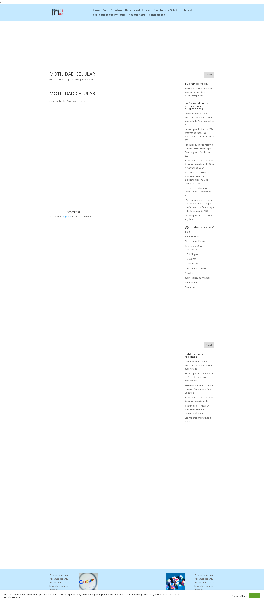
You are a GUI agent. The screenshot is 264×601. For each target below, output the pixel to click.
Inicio (96, 10)
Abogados (192, 249)
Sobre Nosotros (112, 10)
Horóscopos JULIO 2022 (197, 215)
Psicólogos (192, 254)
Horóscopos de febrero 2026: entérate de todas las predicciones (199, 133)
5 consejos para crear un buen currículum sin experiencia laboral (197, 176)
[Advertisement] (132, 41)
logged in (67, 216)
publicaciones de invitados (109, 15)
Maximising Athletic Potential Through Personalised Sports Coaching (199, 148)
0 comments (88, 79)
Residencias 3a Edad (197, 268)
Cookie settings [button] (239, 595)
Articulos (188, 10)
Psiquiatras (192, 263)
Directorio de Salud (165, 10)
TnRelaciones (59, 79)
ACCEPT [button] (254, 595)
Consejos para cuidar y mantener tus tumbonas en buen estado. (198, 117)
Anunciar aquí (137, 15)
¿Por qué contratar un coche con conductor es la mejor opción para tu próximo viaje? (199, 204)
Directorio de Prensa (137, 10)
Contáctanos (157, 15)
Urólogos (191, 258)
